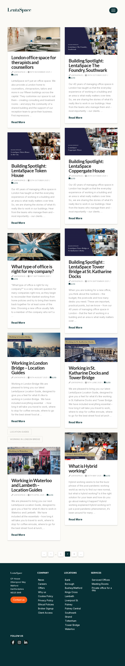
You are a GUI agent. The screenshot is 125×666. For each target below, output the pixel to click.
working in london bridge (25, 439)
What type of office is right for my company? (32, 269)
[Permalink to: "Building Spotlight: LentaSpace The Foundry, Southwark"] (91, 41)
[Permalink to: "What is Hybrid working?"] (91, 446)
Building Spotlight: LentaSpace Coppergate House (87, 166)
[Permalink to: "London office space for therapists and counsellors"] (33, 39)
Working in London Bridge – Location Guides (29, 367)
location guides (19, 431)
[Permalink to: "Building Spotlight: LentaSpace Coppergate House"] (91, 141)
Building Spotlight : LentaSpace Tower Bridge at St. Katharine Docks (90, 269)
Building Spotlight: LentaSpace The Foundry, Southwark (88, 65)
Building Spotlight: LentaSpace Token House (28, 170)
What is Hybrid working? (83, 468)
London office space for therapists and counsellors (33, 62)
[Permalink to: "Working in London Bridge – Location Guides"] (33, 345)
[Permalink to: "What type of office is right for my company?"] (33, 247)
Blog (15, 75)
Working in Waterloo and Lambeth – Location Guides (31, 485)
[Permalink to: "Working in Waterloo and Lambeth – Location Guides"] (33, 460)
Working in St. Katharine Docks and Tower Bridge (89, 372)
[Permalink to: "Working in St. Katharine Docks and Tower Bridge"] (91, 350)
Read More (18, 122)
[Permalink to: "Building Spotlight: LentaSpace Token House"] (33, 146)
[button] (113, 10)
